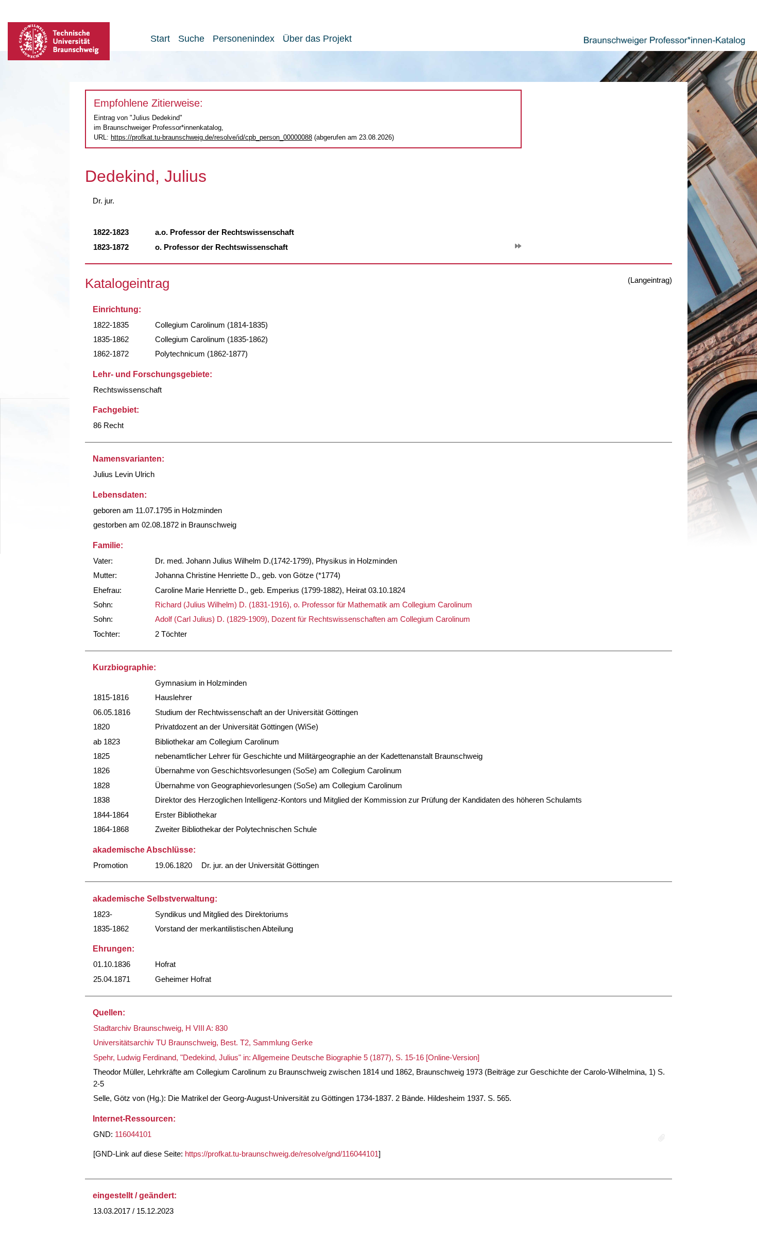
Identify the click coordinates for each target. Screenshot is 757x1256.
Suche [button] (191, 38)
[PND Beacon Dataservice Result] (661, 1138)
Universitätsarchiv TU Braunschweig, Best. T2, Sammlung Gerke (203, 1042)
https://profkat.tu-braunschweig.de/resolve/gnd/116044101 (281, 1153)
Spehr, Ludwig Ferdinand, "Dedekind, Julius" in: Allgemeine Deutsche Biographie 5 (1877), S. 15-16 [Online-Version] (286, 1057)
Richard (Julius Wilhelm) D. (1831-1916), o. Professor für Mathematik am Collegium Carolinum (313, 604)
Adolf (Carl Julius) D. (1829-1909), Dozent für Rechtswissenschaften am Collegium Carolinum (312, 619)
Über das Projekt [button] (317, 38)
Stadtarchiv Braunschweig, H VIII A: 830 (160, 1028)
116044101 (133, 1134)
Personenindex (243, 38)
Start (160, 38)
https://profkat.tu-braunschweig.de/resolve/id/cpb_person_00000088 (211, 137)
